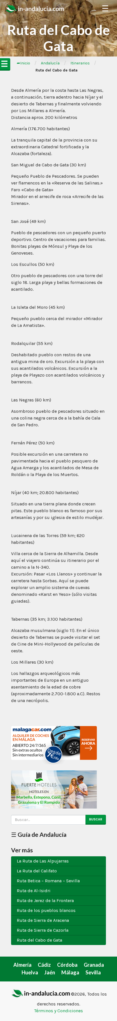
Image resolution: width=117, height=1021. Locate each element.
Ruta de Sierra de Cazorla (42, 930)
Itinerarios (80, 63)
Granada (94, 965)
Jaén (49, 972)
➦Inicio (23, 63)
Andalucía (50, 63)
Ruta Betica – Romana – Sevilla (48, 880)
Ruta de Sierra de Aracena (43, 920)
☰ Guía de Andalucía (38, 834)
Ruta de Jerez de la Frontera (45, 900)
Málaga (70, 972)
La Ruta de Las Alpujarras (43, 861)
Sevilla (93, 972)
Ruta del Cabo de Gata (39, 940)
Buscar (95, 819)
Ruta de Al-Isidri (34, 890)
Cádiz (44, 965)
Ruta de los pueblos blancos (46, 910)
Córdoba (67, 965)
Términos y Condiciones (58, 1010)
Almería (22, 965)
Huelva (30, 972)
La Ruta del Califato (37, 871)
